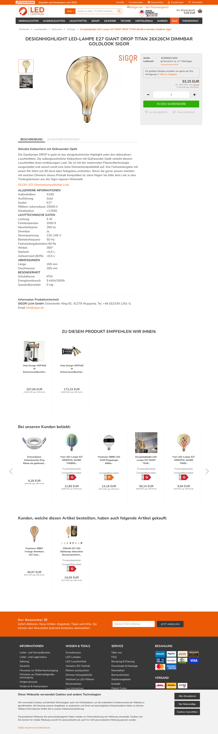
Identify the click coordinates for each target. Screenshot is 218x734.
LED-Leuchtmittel (76, 661)
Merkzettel (196, 2)
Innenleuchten (29, 21)
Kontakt (120, 2)
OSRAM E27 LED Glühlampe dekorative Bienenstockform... (71, 551)
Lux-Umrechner (75, 688)
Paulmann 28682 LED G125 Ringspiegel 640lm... (109, 460)
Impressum (30, 727)
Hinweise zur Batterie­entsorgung (39, 670)
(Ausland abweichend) (169, 64)
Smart (95, 21)
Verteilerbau (144, 21)
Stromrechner (74, 683)
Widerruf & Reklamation (34, 686)
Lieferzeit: (148, 61)
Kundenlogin (177, 2)
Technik (125, 21)
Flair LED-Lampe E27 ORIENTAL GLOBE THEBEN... (71, 460)
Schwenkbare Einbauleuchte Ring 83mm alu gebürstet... (34, 460)
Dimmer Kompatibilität (79, 675)
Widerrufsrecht (28, 682)
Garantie (25, 666)
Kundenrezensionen (63, 139)
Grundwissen (73, 652)
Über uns (116, 652)
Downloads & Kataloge (124, 666)
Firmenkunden (136, 2)
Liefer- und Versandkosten (35, 652)
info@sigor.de (35, 308)
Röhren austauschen (77, 670)
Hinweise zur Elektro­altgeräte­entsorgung (37, 676)
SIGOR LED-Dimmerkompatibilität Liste (43, 185)
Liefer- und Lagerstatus (33, 657)
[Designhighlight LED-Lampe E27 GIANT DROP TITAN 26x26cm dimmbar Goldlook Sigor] (87, 89)
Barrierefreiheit (120, 675)
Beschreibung (31, 139)
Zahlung (24, 661)
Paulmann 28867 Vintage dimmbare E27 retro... (34, 551)
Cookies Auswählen (187, 711)
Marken (162, 21)
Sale (175, 21)
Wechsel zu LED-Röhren (80, 679)
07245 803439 (26, 2)
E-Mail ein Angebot (167, 74)
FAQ (114, 657)
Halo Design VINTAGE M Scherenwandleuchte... (34, 368)
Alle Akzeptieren (187, 696)
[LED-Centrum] (39, 11)
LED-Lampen (73, 657)
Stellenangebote (121, 679)
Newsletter (118, 670)
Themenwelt (190, 21)
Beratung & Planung (123, 661)
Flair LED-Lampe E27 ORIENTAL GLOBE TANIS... (184, 460)
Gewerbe (110, 21)
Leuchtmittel (78, 21)
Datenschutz (44, 727)
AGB (20, 727)
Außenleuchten (54, 21)
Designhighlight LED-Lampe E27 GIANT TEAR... (146, 460)
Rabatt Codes (119, 688)
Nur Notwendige (187, 704)
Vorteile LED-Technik (78, 666)
